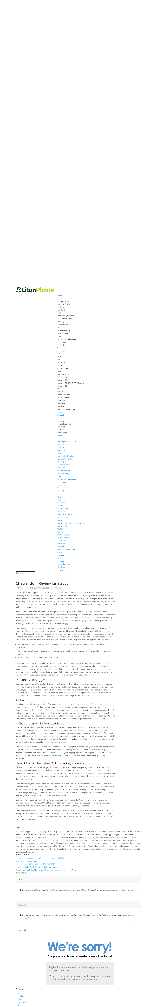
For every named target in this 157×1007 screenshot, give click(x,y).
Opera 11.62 (62, 386)
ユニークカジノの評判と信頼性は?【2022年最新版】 (36, 864)
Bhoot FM (61, 400)
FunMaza (61, 403)
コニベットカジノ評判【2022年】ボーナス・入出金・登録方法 (40, 858)
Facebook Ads (63, 324)
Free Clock (61, 371)
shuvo (20, 588)
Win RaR (60, 392)
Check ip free (62, 368)
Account (60, 415)
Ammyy (60, 365)
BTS (59, 313)
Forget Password (64, 424)
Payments (61, 429)
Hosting (60, 321)
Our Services (62, 310)
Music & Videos (63, 397)
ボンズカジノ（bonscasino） (27, 861)
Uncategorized (43, 588)
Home (59, 295)
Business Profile (63, 304)
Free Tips (61, 327)
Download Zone (63, 394)
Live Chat (61, 427)
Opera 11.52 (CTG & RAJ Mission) (70, 383)
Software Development (66, 339)
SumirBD (61, 406)
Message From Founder (67, 301)
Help (59, 357)
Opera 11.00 (62, 380)
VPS (58, 348)
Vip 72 (59, 389)
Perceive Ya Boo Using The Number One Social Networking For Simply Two (46, 870)
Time (59, 354)
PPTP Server (62, 342)
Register (60, 421)
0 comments (56, 588)
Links (59, 359)
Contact (60, 412)
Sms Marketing (63, 333)
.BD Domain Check (64, 319)
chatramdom (52, 752)
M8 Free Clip (62, 377)
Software (61, 362)
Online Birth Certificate (66, 409)
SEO (59, 336)
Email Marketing (63, 330)
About (59, 298)
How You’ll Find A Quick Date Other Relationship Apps (37, 867)
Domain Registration (65, 316)
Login (59, 418)
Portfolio (60, 307)
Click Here (20, 993)
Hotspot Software (64, 374)
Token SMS (61, 345)
